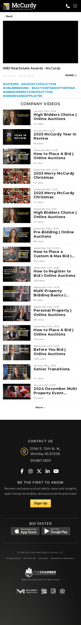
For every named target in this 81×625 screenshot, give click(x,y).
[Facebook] (22, 471)
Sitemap (43, 558)
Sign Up (40, 503)
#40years (11, 84)
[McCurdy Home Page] (19, 6)
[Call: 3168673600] (68, 6)
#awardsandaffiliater (22, 96)
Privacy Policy (13, 558)
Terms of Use (29, 558)
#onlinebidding (16, 88)
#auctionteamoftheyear (53, 88)
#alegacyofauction (38, 84)
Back (9, 16)
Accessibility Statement (62, 558)
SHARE (69, 75)
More (39, 407)
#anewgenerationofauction (27, 92)
